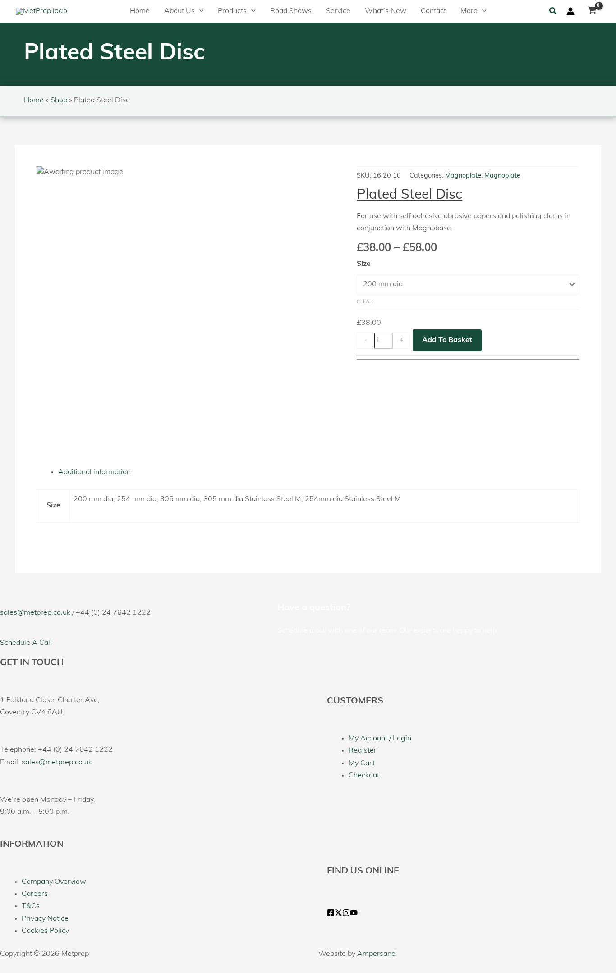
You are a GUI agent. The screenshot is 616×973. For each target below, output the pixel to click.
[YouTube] (354, 913)
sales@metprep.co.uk (35, 613)
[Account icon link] (570, 11)
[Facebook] (331, 913)
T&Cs (31, 906)
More (469, 11)
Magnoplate (463, 176)
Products (232, 11)
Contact (433, 11)
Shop (59, 100)
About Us (179, 11)
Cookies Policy (45, 931)
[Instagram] (346, 913)
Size (364, 264)
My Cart (362, 763)
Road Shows (291, 11)
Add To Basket (447, 340)
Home (140, 11)
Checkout (364, 775)
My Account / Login (380, 738)
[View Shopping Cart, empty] (592, 11)
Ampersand (376, 954)
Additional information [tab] (94, 472)
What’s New (385, 11)
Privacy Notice (45, 919)
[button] (199, 11)
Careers (35, 894)
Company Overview (54, 882)
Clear (365, 302)
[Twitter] (338, 913)
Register (363, 750)
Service (338, 11)
